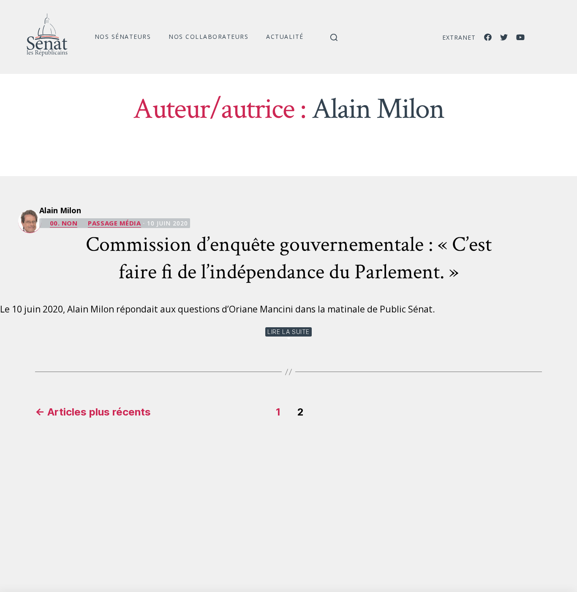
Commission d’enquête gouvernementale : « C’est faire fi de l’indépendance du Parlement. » (289, 258)
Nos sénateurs (123, 37)
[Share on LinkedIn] (288, 338)
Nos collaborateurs (208, 37)
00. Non (64, 223)
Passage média (114, 223)
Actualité (285, 37)
